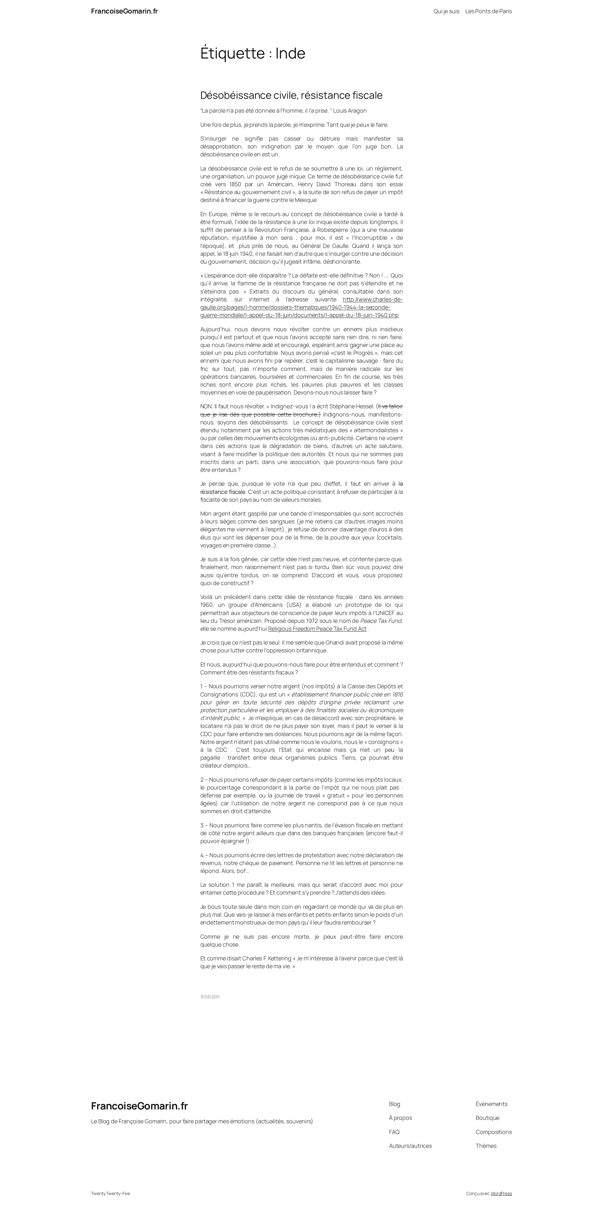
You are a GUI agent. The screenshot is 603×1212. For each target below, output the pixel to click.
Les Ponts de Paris (488, 11)
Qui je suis (446, 11)
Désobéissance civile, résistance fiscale (291, 95)
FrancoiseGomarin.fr (124, 11)
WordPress (501, 1193)
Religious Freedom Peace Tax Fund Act (317, 628)
